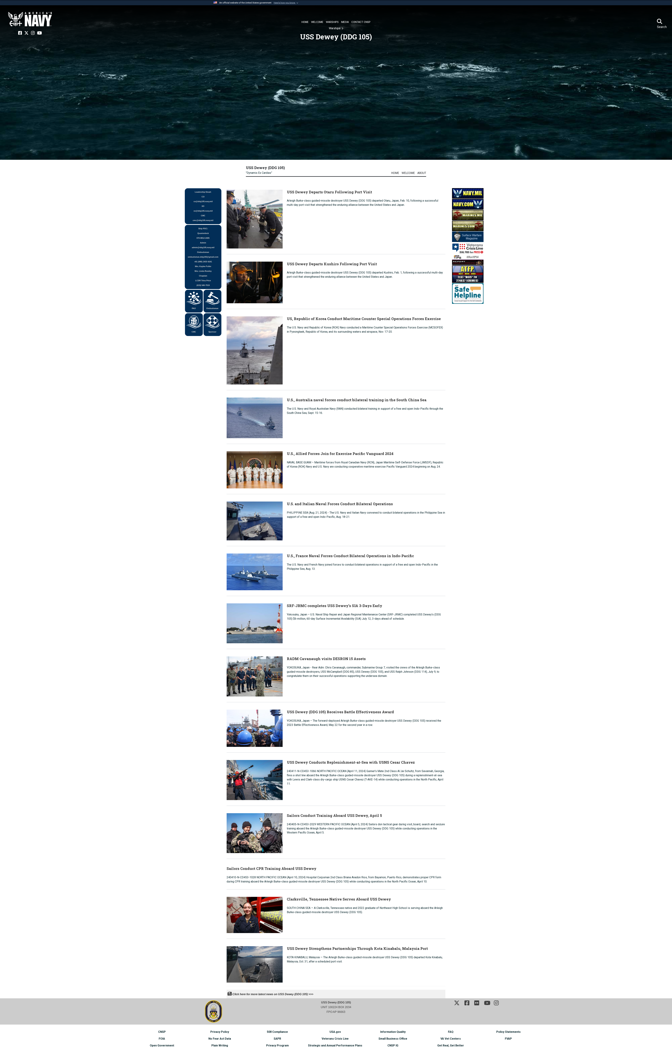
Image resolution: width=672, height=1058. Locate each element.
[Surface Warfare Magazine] (468, 236)
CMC (194, 332)
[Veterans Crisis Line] (468, 247)
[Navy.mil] (468, 193)
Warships (335, 28)
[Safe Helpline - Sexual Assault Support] (468, 293)
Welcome (408, 173)
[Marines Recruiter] (468, 225)
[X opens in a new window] (26, 33)
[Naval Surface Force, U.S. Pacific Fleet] (30, 19)
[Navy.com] (468, 203)
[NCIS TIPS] (468, 259)
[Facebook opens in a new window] (20, 33)
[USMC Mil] (468, 214)
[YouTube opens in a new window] (39, 33)
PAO (194, 308)
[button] (286, 3)
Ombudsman (212, 308)
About (421, 173)
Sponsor (212, 332)
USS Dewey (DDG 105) (265, 167)
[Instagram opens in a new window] (33, 33)
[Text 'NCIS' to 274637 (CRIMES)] (468, 273)
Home (395, 173)
